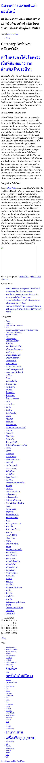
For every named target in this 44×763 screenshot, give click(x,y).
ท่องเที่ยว (9, 419)
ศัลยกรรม (10, 512)
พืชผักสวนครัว (11, 477)
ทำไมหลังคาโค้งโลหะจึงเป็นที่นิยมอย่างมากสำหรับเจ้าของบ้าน (20, 63)
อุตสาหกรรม (11, 558)
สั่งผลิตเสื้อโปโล (12, 515)
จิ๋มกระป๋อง (10, 393)
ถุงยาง (8, 416)
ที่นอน (7, 697)
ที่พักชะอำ (10, 433)
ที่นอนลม (9, 430)
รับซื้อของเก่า (11, 494)
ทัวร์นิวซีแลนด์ (9, 695)
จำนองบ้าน (10, 387)
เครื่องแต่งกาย (11, 567)
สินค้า (8, 521)
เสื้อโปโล (9, 593)
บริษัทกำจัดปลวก (12, 460)
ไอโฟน (7, 757)
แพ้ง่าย (8, 605)
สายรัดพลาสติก (12, 518)
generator (9, 323)
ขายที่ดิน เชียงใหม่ (13, 355)
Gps (7, 327)
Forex (8, 321)
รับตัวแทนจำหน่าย (13, 500)
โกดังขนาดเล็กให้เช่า (14, 608)
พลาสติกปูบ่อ (9, 704)
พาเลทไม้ (8, 708)
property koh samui (11, 651)
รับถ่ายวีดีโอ (9, 711)
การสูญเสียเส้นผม (10, 655)
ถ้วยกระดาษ (9, 693)
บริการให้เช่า (11, 457)
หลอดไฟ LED (11, 535)
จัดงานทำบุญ (11, 384)
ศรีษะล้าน (8, 719)
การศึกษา (10, 352)
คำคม (8, 378)
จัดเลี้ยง (11, 668)
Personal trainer (11, 334)
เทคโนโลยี (10, 576)
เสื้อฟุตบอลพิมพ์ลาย (14, 587)
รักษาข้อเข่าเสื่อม (13, 492)
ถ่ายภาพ (8, 691)
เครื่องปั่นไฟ (10, 564)
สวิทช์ (7, 722)
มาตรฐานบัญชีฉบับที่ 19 (15, 483)
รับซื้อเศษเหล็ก (12, 497)
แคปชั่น (9, 599)
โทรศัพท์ (8, 752)
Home (8, 38)
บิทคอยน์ (9, 462)
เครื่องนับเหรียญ (10, 741)
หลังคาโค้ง (24, 277)
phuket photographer (11, 649)
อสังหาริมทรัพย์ (12, 544)
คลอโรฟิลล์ (9, 658)
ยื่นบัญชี (9, 486)
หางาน (8, 541)
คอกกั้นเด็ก (8, 660)
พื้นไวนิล (9, 480)
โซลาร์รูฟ (8, 750)
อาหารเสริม (14, 732)
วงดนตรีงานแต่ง (10, 715)
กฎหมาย (9, 343)
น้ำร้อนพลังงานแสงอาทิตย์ (16, 445)
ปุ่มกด (7, 702)
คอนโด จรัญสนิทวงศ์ (14, 369)
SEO (7, 337)
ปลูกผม (8, 699)
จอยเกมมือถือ (11, 381)
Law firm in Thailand (13, 332)
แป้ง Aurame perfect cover (15, 602)
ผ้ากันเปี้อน (10, 471)
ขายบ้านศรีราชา (12, 358)
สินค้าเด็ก (9, 526)
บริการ (8, 451)
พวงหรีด (8, 706)
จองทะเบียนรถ (9, 664)
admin (5, 279)
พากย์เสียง (10, 474)
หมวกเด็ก (8, 726)
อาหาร (8, 547)
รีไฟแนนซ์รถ (11, 509)
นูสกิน (8, 448)
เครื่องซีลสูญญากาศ (20, 738)
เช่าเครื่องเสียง (11, 573)
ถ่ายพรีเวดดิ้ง (11, 413)
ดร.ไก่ (8, 401)
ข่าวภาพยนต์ (11, 361)
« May (3, 638)
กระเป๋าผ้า (8, 653)
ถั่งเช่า (8, 407)
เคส (7, 744)
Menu (4, 34)
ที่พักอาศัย (10, 436)
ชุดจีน (7, 672)
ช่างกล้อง (8, 680)
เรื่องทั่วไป (10, 585)
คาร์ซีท (9, 375)
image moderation (10, 647)
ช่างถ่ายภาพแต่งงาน (11, 682)
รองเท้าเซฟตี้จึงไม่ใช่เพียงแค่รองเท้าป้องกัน (23, 306)
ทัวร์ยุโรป (9, 422)
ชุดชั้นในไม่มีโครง (19, 676)
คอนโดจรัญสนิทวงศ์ (11, 662)
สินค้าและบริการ (12, 529)
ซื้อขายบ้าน (10, 396)
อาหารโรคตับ (11, 553)
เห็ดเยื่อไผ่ (9, 596)
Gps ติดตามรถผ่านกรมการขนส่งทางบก (22, 330)
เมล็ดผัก (9, 579)
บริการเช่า (10, 454)
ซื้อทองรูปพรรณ (12, 399)
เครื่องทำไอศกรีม (13, 561)
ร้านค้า (8, 506)
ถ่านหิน (9, 410)
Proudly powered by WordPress (13, 761)
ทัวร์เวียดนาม (11, 425)
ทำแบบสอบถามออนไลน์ (16, 428)
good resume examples (14, 325)
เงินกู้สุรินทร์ (10, 570)
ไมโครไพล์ (10, 614)
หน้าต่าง (8, 724)
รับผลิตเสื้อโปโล (10, 713)
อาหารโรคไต (11, 555)
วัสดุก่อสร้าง (9, 717)
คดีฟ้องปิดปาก (11, 364)
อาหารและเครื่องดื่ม (14, 550)
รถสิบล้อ (9, 489)
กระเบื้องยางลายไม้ (13, 346)
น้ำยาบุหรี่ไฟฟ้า (12, 442)
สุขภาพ (9, 532)
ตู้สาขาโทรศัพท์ (10, 686)
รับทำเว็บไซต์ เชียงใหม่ (15, 503)
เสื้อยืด (8, 590)
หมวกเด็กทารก (10, 728)
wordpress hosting (12, 341)
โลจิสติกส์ (10, 611)
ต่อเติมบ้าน (10, 404)
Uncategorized (11, 339)
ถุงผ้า (7, 688)
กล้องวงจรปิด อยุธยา (14, 349)
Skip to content (12, 34)
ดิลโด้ (7, 684)
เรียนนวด (9, 582)
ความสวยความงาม (14, 367)
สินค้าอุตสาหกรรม (13, 523)
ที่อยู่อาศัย (10, 439)
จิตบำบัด (9, 390)
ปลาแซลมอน (11, 468)
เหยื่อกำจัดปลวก (10, 748)
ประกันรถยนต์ (11, 465)
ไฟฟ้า (7, 755)
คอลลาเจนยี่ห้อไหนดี (14, 372)
